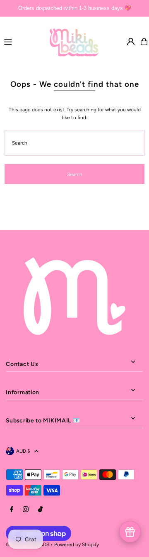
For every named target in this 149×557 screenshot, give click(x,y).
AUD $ (23, 451)
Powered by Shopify (76, 544)
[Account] (131, 41)
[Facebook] (11, 509)
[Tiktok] (40, 509)
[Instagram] (26, 509)
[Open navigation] (23, 41)
